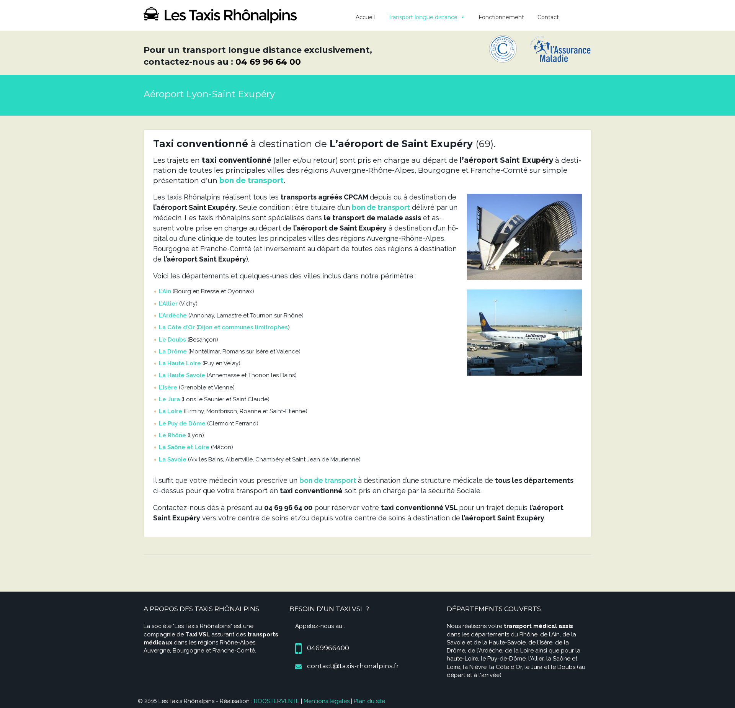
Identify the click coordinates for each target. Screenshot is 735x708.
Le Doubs (172, 339)
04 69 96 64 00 (268, 62)
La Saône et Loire (184, 447)
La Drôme (173, 351)
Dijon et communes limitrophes (243, 327)
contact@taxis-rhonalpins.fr (353, 666)
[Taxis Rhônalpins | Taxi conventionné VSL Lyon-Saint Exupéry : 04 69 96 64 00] (220, 14)
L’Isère (168, 387)
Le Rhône (172, 435)
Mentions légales (327, 701)
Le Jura (169, 399)
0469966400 (328, 648)
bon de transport (251, 180)
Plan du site (369, 701)
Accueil (365, 17)
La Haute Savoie (182, 375)
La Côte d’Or (177, 327)
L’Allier (168, 303)
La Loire (170, 411)
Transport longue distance (422, 17)
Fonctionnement (501, 17)
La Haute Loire (180, 363)
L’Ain (165, 291)
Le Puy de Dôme (182, 423)
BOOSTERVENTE (276, 701)
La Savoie (172, 459)
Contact (548, 17)
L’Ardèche (173, 315)
